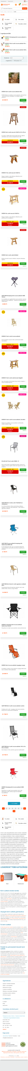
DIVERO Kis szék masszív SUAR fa (10, 213)
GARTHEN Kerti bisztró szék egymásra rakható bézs (14, 584)
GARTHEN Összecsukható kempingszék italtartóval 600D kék (12, 544)
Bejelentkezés (3, 1)
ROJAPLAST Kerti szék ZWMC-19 (10, 461)
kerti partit (16, 893)
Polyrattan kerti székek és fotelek (12, 962)
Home (2, 11)
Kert (5, 11)
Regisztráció (10, 1)
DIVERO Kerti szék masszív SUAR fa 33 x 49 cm (14, 132)
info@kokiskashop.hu (8, 1037)
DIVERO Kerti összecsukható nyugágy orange (13, 665)
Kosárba (23, 100)
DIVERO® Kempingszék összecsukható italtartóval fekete (12, 625)
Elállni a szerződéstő (7, 985)
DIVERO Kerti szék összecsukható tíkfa (12, 91)
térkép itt (4, 1029)
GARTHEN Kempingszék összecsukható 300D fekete (13, 296)
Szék (15, 11)
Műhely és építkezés (6, 1051)
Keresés (25, 8)
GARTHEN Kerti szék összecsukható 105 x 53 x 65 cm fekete (14, 747)
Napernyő (5, 1052)
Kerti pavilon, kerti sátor (19, 1052)
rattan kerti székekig (5, 918)
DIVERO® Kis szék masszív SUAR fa (11, 172)
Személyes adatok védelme (9, 993)
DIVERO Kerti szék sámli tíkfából (10, 255)
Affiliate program (7, 995)
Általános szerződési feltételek (10, 991)
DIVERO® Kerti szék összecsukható (11, 336)
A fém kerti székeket (5, 951)
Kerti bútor (10, 11)
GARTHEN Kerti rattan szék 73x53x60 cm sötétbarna (12, 503)
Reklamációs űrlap (7, 987)
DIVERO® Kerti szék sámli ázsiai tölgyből (12, 378)
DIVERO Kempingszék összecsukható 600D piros (13, 787)
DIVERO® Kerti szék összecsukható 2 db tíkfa (13, 419)
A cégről (5, 1001)
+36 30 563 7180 (6, 1035)
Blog (4, 1003)
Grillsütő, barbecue (21, 1051)
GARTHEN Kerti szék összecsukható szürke (13, 706)
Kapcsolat (5, 1005)
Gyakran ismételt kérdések (9, 983)
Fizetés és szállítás (7, 989)
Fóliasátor (14, 1051)
